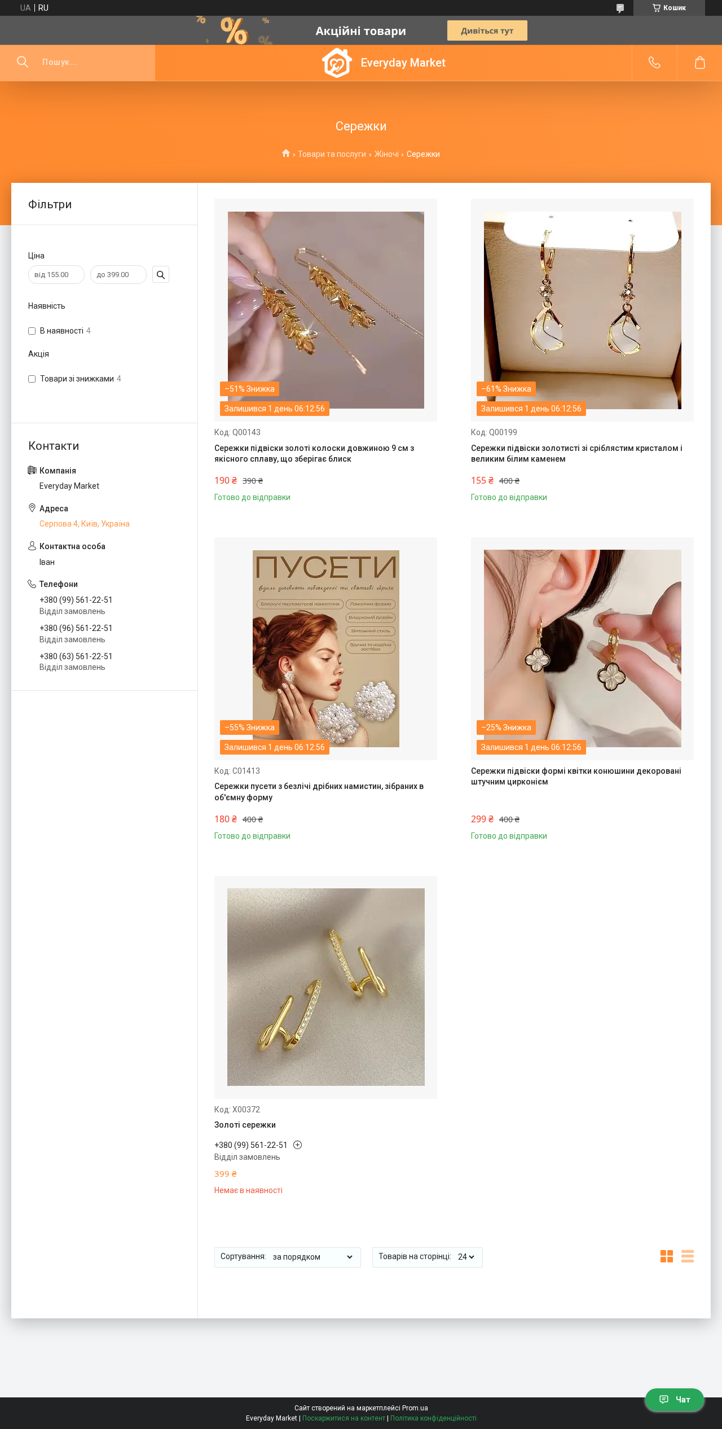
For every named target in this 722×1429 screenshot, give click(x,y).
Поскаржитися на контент (343, 1418)
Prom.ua (415, 1408)
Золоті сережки (245, 1124)
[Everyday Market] (337, 62)
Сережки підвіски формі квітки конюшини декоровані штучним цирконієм (576, 776)
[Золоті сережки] (325, 987)
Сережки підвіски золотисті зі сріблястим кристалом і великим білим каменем (577, 454)
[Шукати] (22, 63)
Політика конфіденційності (433, 1418)
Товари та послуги (332, 154)
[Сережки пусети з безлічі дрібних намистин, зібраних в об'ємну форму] (325, 648)
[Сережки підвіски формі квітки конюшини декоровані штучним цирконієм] (582, 648)
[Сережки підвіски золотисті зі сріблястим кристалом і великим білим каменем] (582, 310)
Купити (251, 488)
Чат (683, 1399)
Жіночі (387, 154)
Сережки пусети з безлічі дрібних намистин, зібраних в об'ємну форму (319, 792)
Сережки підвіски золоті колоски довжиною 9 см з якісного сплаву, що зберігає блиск (314, 454)
